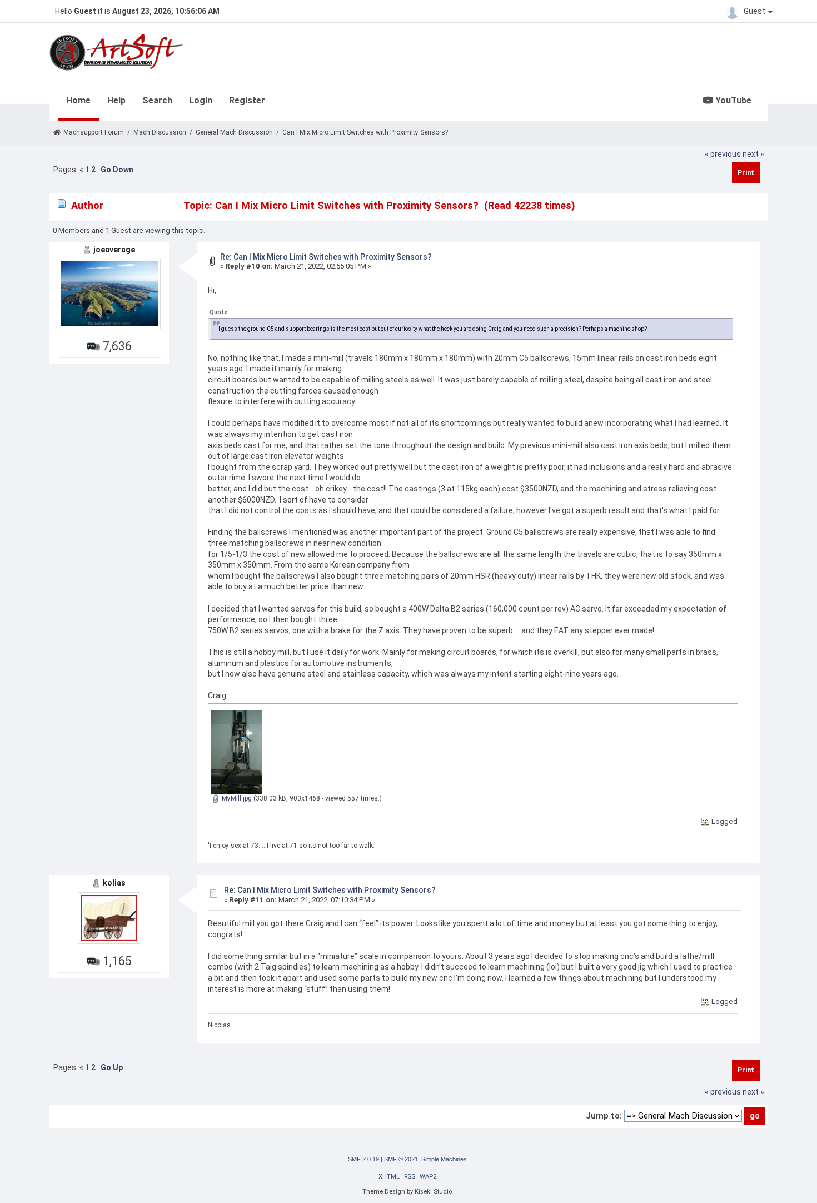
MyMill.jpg (236, 798)
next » (753, 154)
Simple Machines (444, 1159)
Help (116, 100)
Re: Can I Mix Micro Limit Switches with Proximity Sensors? (326, 256)
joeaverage (114, 249)
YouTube (732, 100)
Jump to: (604, 1116)
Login (200, 100)
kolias (114, 882)
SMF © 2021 (401, 1159)
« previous (723, 154)
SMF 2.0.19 (363, 1159)
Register (247, 100)
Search (157, 100)
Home (78, 100)
